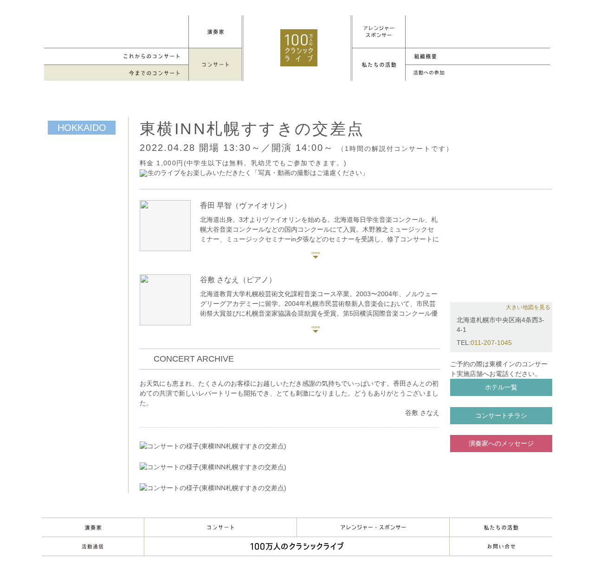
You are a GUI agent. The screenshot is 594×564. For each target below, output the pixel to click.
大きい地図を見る (528, 307)
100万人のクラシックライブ (298, 47)
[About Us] (378, 64)
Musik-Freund (93, 546)
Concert (220, 527)
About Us (501, 527)
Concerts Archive (116, 73)
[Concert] (215, 64)
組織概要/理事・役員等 (477, 56)
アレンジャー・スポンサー (373, 527)
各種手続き (477, 73)
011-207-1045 (491, 342)
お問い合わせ (501, 546)
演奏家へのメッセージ (501, 443)
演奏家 (93, 527)
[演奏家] (215, 31)
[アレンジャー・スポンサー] (378, 31)
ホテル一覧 (501, 387)
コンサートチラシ (501, 415)
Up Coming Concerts (116, 56)
